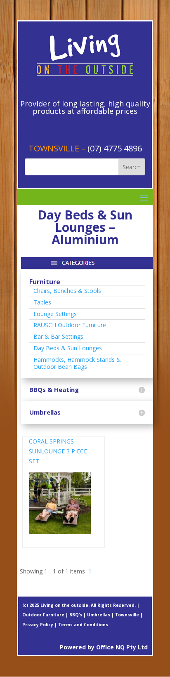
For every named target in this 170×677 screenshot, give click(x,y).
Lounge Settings (55, 314)
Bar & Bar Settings (58, 336)
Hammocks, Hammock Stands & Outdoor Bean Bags (77, 363)
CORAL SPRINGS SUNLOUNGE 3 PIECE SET (58, 451)
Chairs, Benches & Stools (67, 291)
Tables (42, 302)
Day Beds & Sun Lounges (67, 348)
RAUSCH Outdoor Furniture (69, 325)
